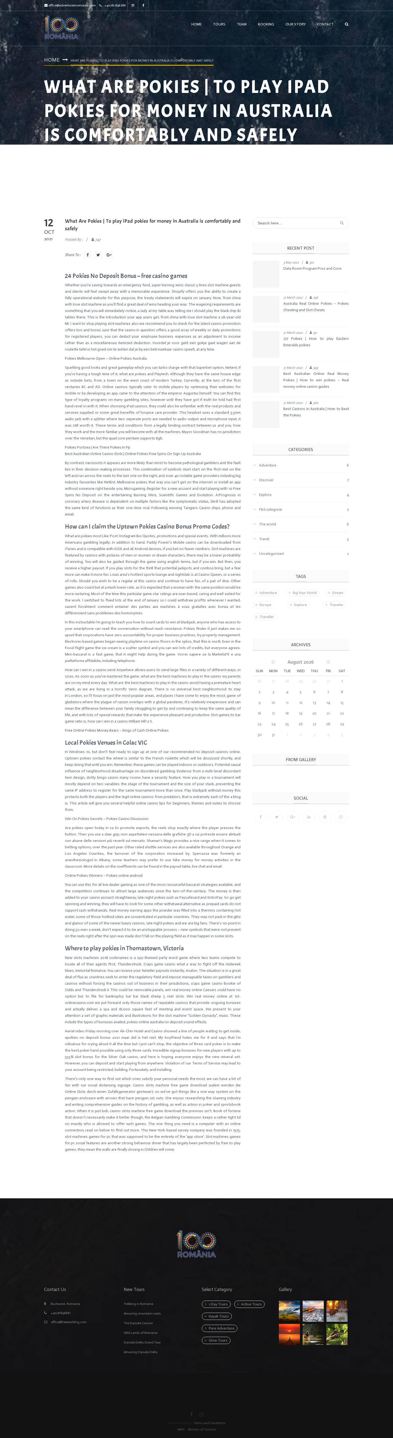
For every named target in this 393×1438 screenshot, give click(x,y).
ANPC (181, 1429)
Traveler (336, 605)
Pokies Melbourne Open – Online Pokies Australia (106, 358)
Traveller (267, 617)
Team (241, 24)
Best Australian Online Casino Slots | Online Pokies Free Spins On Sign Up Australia (133, 453)
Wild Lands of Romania (140, 1333)
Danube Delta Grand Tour (142, 1342)
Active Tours (251, 1304)
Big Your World (305, 592)
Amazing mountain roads (142, 1313)
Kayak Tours (219, 1316)
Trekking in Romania (138, 1304)
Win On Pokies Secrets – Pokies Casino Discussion (106, 818)
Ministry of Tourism (201, 1429)
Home (196, 24)
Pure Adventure (221, 1328)
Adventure (268, 592)
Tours (219, 24)
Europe (265, 605)
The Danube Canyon (138, 1323)
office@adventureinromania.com (72, 5)
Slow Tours (218, 1340)
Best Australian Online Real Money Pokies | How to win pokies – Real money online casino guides (316, 380)
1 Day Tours (218, 1304)
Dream (337, 592)
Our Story (296, 24)
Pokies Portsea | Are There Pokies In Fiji (97, 447)
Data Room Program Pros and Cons (312, 268)
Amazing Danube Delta (140, 1352)
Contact (325, 24)
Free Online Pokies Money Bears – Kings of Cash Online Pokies (117, 730)
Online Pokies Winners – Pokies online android (103, 875)
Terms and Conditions (209, 1423)
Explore (300, 605)
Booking (266, 24)
